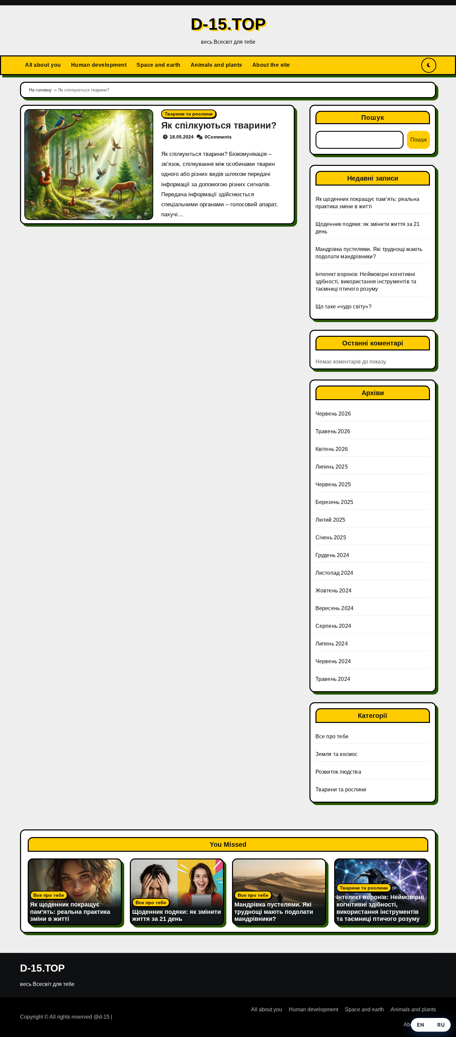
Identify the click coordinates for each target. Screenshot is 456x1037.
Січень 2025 (330, 537)
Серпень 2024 (333, 626)
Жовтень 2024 (333, 590)
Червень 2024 (333, 661)
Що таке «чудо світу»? (343, 306)
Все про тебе (332, 736)
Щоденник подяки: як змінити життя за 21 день (176, 916)
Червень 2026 (333, 414)
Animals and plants (216, 65)
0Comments (218, 137)
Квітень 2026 (331, 449)
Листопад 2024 (334, 573)
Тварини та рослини (189, 113)
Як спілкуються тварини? (219, 125)
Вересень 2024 (334, 608)
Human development (99, 65)
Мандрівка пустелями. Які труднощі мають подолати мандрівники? (273, 911)
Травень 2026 (332, 431)
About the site (271, 65)
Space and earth (159, 65)
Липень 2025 (331, 467)
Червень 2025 (333, 484)
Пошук (373, 117)
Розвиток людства (338, 772)
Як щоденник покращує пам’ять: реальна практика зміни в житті (70, 911)
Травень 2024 (332, 679)
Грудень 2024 (332, 555)
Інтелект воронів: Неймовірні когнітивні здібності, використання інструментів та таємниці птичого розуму (366, 281)
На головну (40, 89)
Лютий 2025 (330, 520)
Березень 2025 (334, 502)
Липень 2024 (331, 643)
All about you (43, 65)
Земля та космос (336, 754)
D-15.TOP (228, 24)
